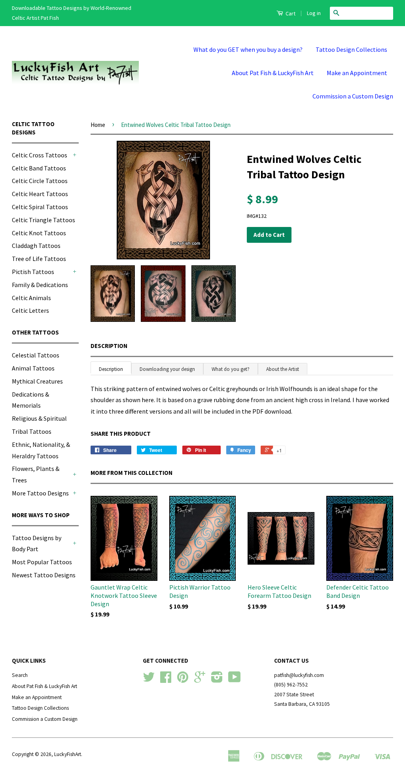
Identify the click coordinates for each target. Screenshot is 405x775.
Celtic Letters (30, 310)
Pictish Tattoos (33, 272)
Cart (289, 13)
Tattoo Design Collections (351, 49)
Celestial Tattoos (35, 355)
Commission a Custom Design (352, 96)
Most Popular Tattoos (42, 562)
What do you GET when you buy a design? (248, 49)
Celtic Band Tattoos (39, 168)
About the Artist (282, 369)
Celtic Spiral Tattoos (40, 207)
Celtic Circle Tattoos (40, 181)
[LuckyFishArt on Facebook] (166, 680)
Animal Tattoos (33, 368)
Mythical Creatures (37, 381)
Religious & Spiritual (39, 418)
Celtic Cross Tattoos (39, 155)
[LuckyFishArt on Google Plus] (200, 680)
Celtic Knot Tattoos (39, 233)
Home (98, 125)
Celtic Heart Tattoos (40, 194)
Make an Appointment (357, 73)
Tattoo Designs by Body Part (36, 543)
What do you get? (231, 369)
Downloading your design (167, 369)
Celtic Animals (31, 298)
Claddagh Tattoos (36, 246)
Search (20, 675)
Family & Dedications (40, 285)
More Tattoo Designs (40, 493)
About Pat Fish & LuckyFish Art (273, 73)
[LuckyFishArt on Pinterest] (183, 680)
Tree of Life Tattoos (39, 259)
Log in (314, 13)
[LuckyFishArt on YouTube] (234, 680)
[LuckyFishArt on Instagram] (217, 680)
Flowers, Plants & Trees (35, 474)
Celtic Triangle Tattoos (43, 220)
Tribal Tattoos (31, 431)
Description (109, 346)
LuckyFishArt (67, 754)
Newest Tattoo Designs (44, 575)
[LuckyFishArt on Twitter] (149, 680)
